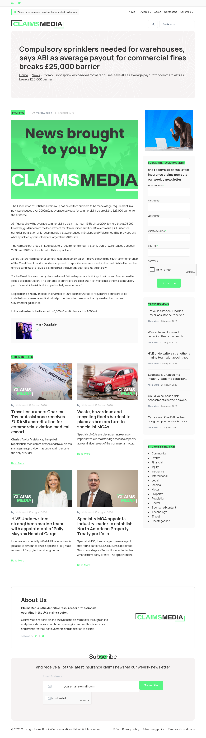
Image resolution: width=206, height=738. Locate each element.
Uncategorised (161, 521)
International (160, 476)
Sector (156, 503)
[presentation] (172, 270)
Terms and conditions (181, 729)
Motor (155, 489)
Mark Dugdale (44, 113)
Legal (155, 480)
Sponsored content (164, 507)
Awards (144, 12)
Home (23, 75)
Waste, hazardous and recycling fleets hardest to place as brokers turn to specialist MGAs (63, 11)
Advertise (185, 12)
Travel (156, 516)
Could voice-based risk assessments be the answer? (167, 398)
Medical (156, 485)
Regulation (158, 498)
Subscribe (169, 283)
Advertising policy (153, 729)
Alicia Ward (153, 321)
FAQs (116, 729)
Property (157, 494)
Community (159, 453)
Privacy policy (130, 729)
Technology (159, 512)
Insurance (18, 112)
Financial (157, 462)
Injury (155, 467)
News (132, 12)
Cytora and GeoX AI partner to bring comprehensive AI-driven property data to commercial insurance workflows (168, 423)
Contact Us (170, 12)
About (157, 12)
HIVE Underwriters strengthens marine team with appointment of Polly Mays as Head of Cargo (169, 359)
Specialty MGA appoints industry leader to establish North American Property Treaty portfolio (166, 381)
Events (156, 458)
